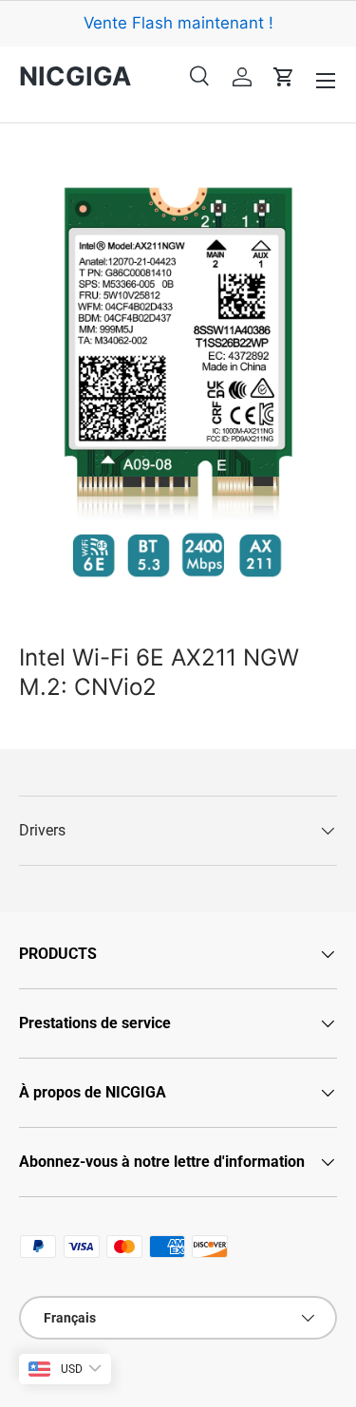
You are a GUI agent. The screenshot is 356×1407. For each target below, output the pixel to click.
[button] (284, 77)
